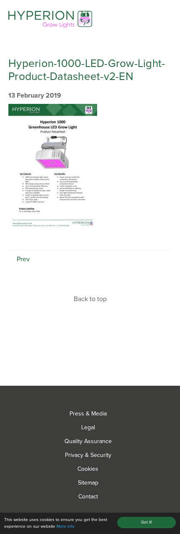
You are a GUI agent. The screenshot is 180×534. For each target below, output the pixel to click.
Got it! (146, 522)
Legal (88, 427)
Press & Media (88, 413)
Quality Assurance (88, 441)
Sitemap (88, 482)
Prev (22, 259)
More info (66, 526)
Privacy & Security (88, 455)
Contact (88, 496)
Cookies (87, 468)
